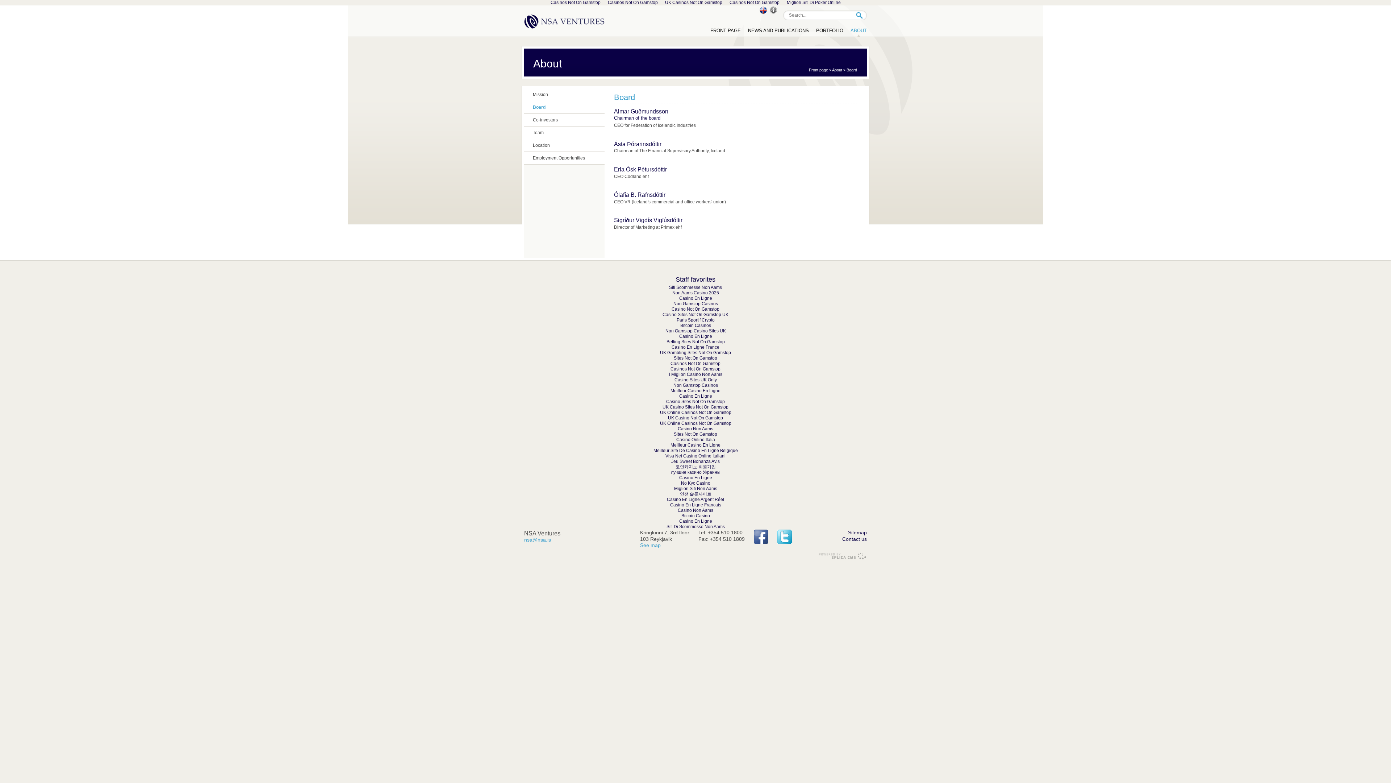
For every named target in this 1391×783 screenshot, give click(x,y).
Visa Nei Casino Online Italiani (695, 456)
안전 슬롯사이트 (695, 494)
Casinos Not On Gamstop (695, 363)
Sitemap (857, 532)
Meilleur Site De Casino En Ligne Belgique (695, 450)
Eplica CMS (842, 556)
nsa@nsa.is (537, 540)
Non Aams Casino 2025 (695, 292)
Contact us (854, 539)
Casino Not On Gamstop (695, 309)
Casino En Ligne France (695, 347)
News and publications (778, 30)
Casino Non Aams (695, 428)
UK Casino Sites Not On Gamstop (695, 407)
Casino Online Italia (695, 439)
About (837, 70)
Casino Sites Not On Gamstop (695, 401)
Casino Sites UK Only (695, 379)
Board (852, 70)
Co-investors (545, 120)
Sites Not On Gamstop (695, 358)
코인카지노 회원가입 (696, 466)
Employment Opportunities (559, 158)
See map (650, 545)
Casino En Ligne (695, 298)
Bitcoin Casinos (695, 325)
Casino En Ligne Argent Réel (695, 499)
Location (541, 145)
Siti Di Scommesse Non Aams (696, 526)
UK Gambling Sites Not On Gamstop (695, 352)
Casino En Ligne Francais (695, 505)
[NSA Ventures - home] (565, 21)
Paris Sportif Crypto (696, 320)
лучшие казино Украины (695, 472)
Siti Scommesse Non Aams (695, 287)
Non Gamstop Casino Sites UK (695, 331)
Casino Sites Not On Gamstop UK (695, 314)
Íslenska (763, 10)
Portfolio (829, 30)
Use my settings (773, 10)
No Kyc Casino (695, 483)
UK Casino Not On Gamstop (695, 417)
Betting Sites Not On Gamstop (696, 341)
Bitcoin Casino (695, 515)
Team (538, 132)
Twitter (784, 537)
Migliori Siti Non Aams (695, 488)
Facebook (761, 537)
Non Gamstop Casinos (695, 303)
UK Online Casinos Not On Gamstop (695, 412)
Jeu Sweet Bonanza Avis (695, 461)
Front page (818, 70)
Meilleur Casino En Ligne (695, 390)
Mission (540, 94)
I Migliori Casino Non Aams (695, 374)
